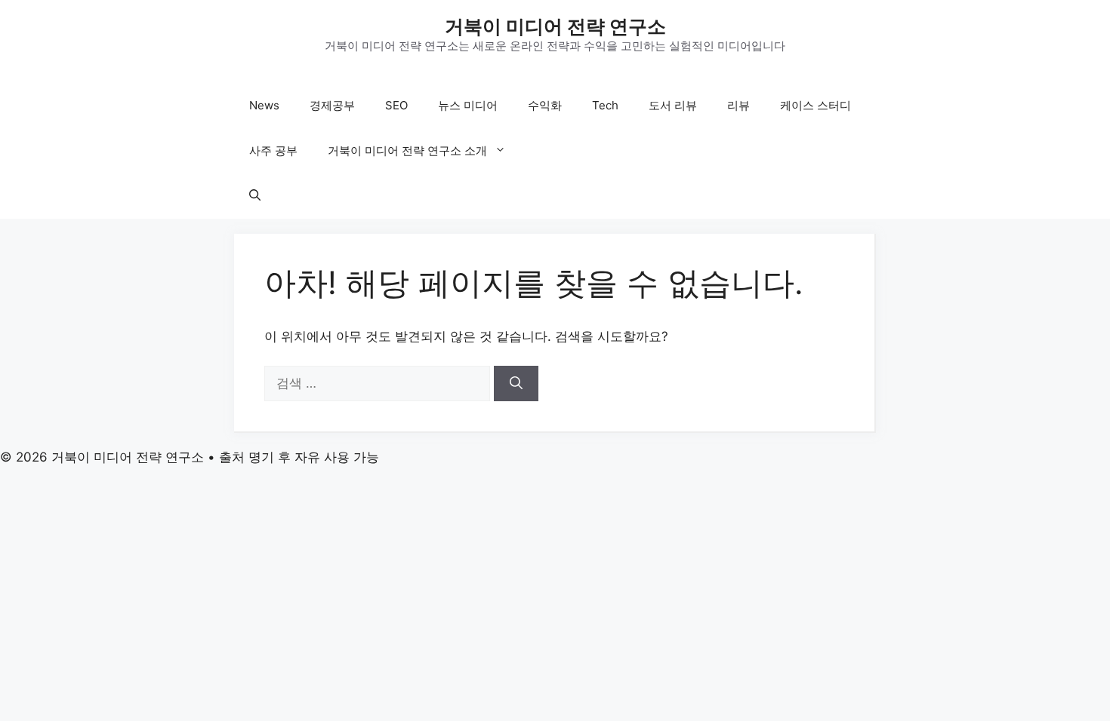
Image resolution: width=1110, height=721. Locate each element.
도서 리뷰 (673, 105)
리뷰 (738, 105)
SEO (396, 105)
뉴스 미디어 (468, 105)
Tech (605, 105)
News (264, 105)
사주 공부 (273, 150)
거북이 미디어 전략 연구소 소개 (407, 150)
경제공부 (332, 105)
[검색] (516, 384)
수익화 (545, 105)
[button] (255, 196)
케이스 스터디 (815, 105)
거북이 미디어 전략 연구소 (555, 26)
